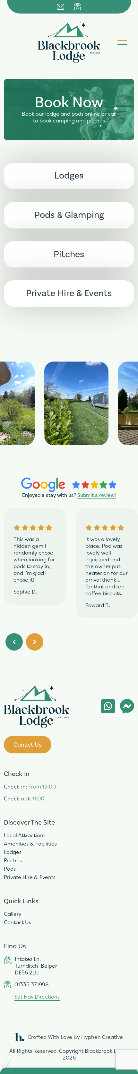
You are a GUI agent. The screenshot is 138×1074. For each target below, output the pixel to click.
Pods (10, 869)
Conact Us (27, 745)
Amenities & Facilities (30, 843)
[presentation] (14, 642)
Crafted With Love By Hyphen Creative (75, 1037)
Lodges (13, 852)
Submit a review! (96, 495)
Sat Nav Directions (37, 996)
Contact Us (17, 922)
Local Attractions (25, 835)
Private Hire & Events (30, 877)
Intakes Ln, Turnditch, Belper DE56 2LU (36, 966)
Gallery (13, 914)
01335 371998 (31, 984)
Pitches (13, 860)
